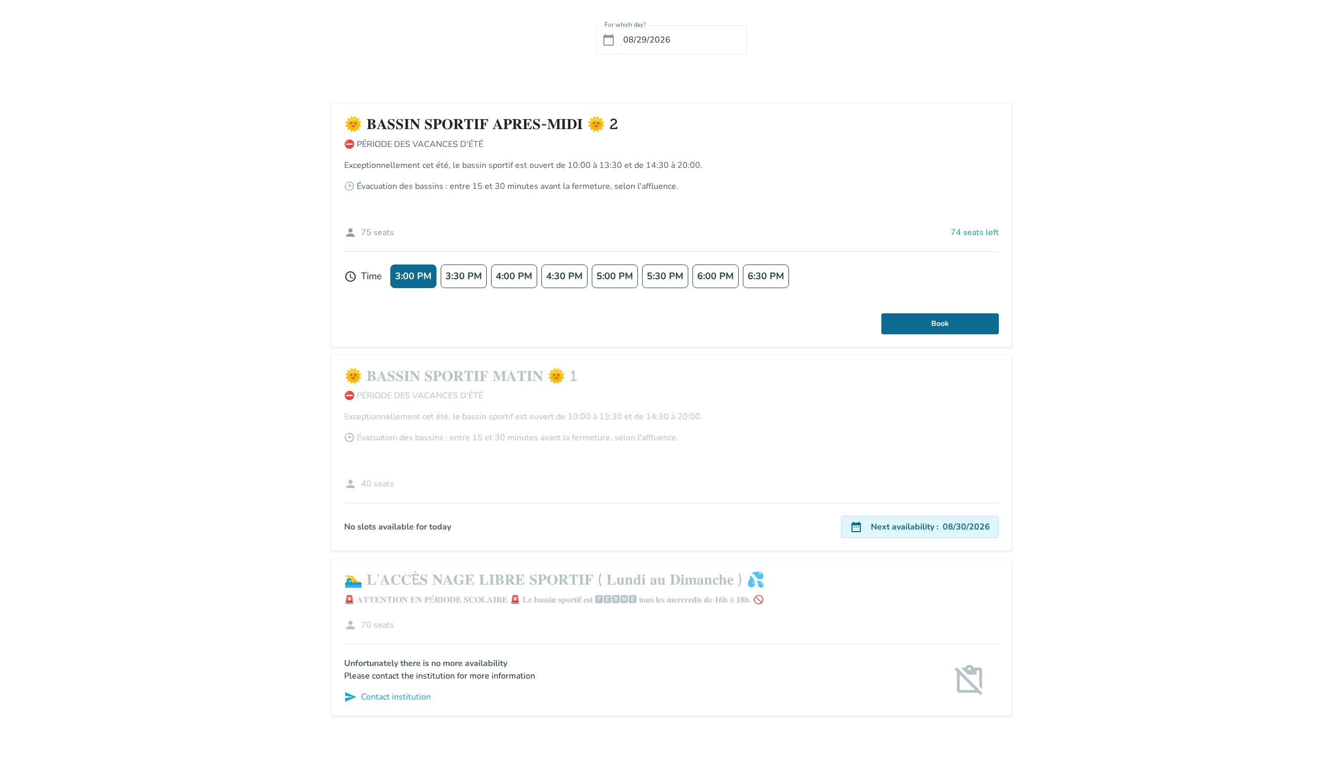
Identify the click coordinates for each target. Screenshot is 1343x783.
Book (940, 324)
